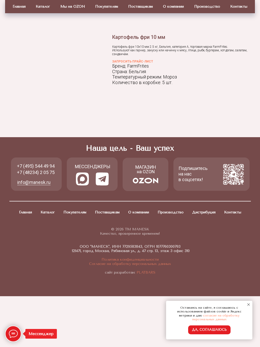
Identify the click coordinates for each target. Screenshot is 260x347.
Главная (19, 6)
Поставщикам (140, 6)
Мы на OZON (72, 6)
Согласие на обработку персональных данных (130, 264)
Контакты (238, 6)
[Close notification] (248, 304)
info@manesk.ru (34, 182)
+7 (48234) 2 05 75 (36, 172)
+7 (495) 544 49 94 (36, 166)
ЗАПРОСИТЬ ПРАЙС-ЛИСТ (132, 61)
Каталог (43, 6)
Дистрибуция (204, 212)
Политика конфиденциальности (130, 259)
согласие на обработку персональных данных (216, 317)
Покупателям (106, 6)
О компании (173, 6)
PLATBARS (145, 272)
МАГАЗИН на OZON (145, 169)
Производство (207, 6)
